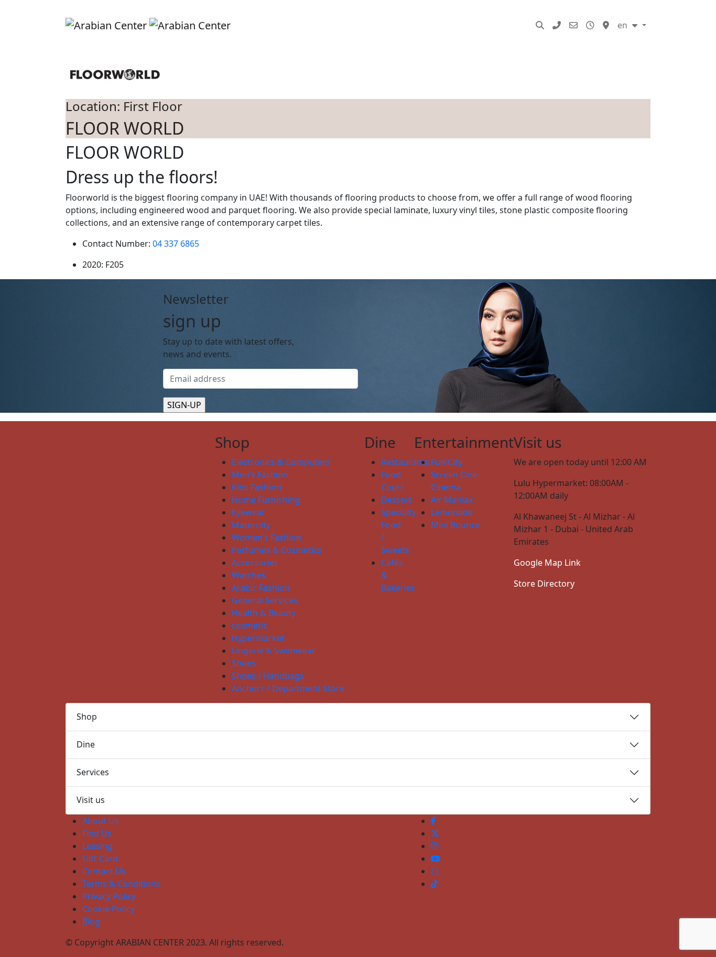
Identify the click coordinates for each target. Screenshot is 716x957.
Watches (249, 575)
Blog (246, 35)
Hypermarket (258, 638)
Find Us (97, 833)
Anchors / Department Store (288, 688)
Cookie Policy (108, 909)
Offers (459, 14)
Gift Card (100, 858)
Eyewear (248, 512)
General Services (265, 600)
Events (421, 14)
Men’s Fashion (260, 474)
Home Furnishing (266, 499)
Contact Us (104, 871)
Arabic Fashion (261, 587)
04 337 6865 (176, 243)
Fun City (446, 462)
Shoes (244, 663)
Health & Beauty (264, 613)
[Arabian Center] (144, 25)
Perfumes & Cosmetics (277, 550)
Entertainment (366, 14)
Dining (311, 14)
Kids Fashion (256, 487)
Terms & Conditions (121, 883)
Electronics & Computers (281, 462)
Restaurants (405, 462)
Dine (86, 744)
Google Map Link (547, 562)
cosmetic (249, 625)
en (623, 25)
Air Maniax (452, 499)
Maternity (251, 525)
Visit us (91, 800)
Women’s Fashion (266, 537)
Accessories (255, 562)
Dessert (396, 499)
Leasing (97, 846)
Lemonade (452, 512)
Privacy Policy (109, 896)
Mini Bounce (455, 525)
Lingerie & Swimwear (274, 650)
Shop (87, 716)
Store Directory (544, 583)
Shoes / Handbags (268, 675)
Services (500, 14)
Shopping (255, 14)
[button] (539, 25)
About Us (100, 821)
